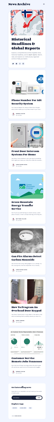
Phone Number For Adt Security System (27, 101)
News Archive (19, 4)
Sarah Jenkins (20, 320)
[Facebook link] (16, 63)
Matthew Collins (21, 218)
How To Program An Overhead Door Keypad (26, 308)
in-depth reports (32, 54)
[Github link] (23, 63)
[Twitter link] (13, 63)
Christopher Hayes (21, 164)
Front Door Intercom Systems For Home (25, 152)
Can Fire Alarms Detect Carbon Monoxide (26, 257)
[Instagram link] (19, 63)
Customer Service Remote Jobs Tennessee (27, 359)
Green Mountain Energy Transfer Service (22, 205)
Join (39, 397)
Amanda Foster (20, 113)
